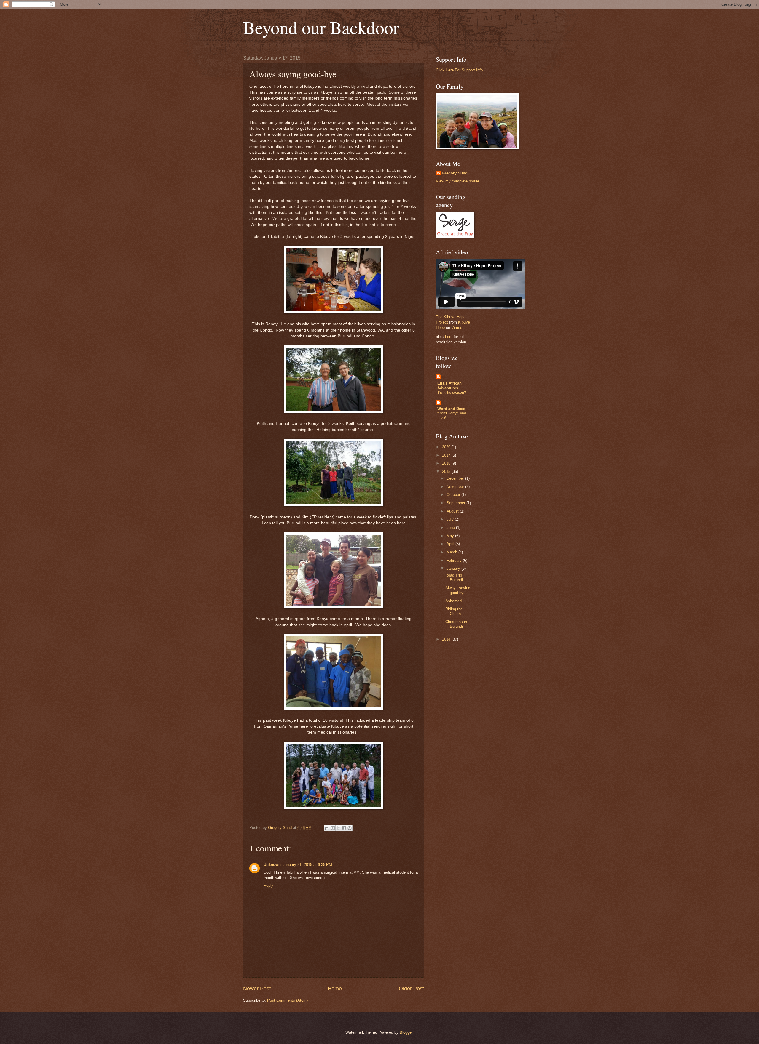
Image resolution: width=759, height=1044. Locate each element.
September (456, 503)
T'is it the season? (451, 392)
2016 (447, 463)
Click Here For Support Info (459, 70)
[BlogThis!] (333, 828)
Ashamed (453, 601)
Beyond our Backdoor (321, 27)
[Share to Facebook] (344, 828)
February (455, 560)
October (454, 494)
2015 (447, 471)
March (452, 552)
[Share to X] (338, 828)
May (451, 536)
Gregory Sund (455, 173)
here (448, 336)
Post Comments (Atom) (287, 1000)
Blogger (406, 1032)
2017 (447, 455)
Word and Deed (451, 408)
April (451, 544)
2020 (447, 447)
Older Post (411, 989)
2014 (447, 639)
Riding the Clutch (454, 611)
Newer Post (257, 989)
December (456, 478)
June (451, 527)
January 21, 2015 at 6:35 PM (307, 864)
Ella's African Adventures (449, 385)
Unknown (272, 864)
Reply (268, 885)
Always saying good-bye (457, 590)
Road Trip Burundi (454, 577)
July (451, 519)
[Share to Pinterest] (350, 828)
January (454, 568)
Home (335, 989)
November (456, 486)
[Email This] (327, 828)
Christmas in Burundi (456, 623)
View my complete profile (457, 181)
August (453, 511)
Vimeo (456, 327)
